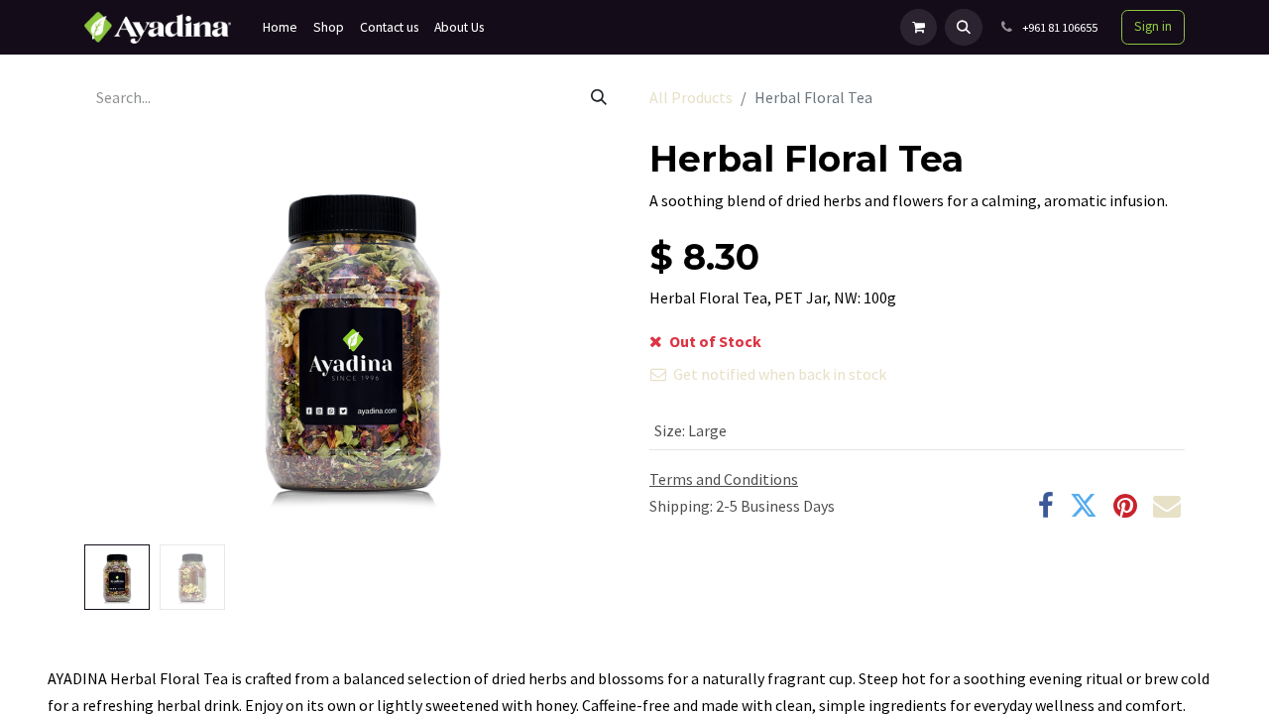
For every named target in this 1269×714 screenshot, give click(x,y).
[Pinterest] (1125, 506)
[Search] (599, 97)
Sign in (1153, 26)
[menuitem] (280, 27)
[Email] (1167, 506)
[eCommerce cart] (918, 27)
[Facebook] (1046, 506)
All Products (691, 97)
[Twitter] (1083, 506)
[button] (963, 27)
